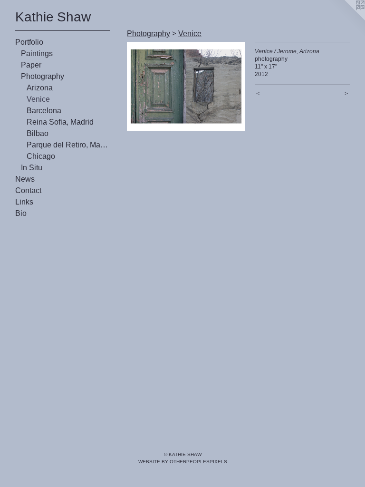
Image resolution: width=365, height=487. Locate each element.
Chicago (41, 156)
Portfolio (29, 42)
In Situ (31, 168)
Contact (28, 190)
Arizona (40, 88)
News (25, 179)
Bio (21, 213)
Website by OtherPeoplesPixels (182, 461)
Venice (38, 99)
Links (24, 202)
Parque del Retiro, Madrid (68, 145)
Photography (42, 76)
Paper (31, 65)
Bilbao (37, 133)
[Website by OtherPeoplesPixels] (346, 19)
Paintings (37, 53)
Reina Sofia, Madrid (60, 122)
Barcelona (44, 111)
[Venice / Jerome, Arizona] (186, 86)
